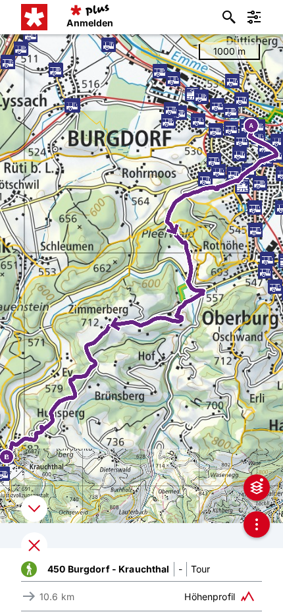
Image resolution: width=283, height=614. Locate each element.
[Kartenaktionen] (257, 524)
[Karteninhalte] (257, 487)
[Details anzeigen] (34, 508)
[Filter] (254, 17)
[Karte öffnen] (34, 545)
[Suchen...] (229, 17)
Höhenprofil (209, 596)
